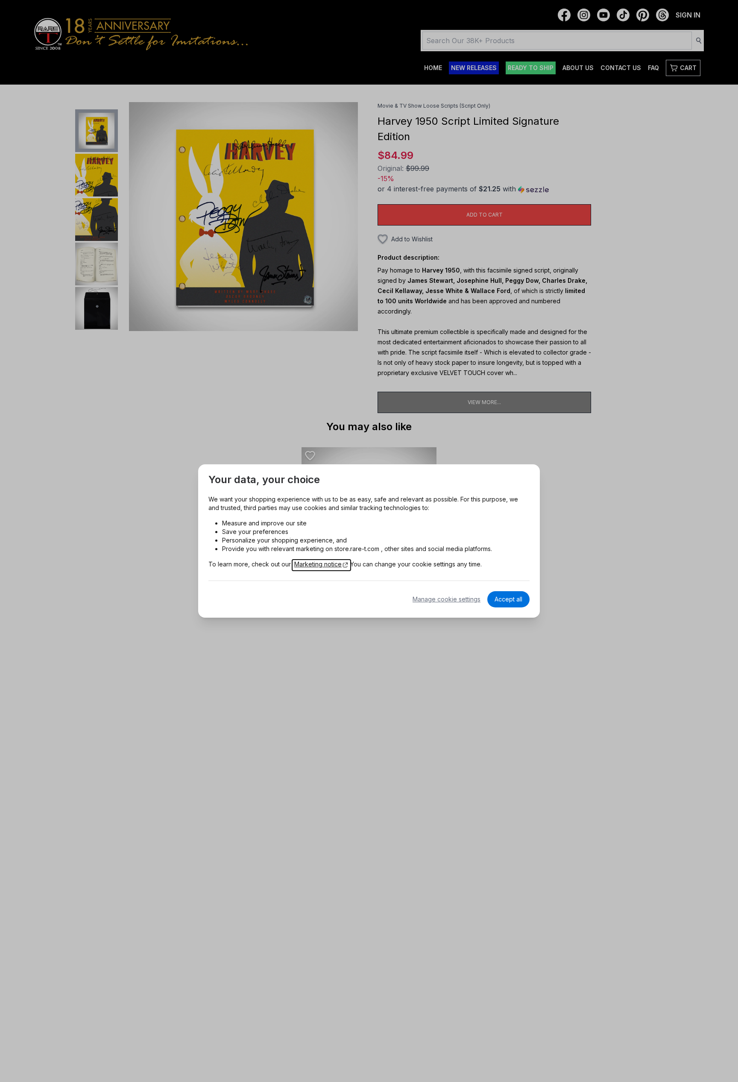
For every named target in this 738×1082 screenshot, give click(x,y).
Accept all (508, 599)
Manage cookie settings (446, 599)
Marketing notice (318, 564)
